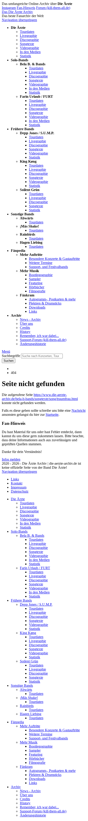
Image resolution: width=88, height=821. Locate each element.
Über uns (26, 323)
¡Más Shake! (29, 698)
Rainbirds (27, 706)
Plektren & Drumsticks (45, 303)
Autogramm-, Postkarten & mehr (52, 299)
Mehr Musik (28, 742)
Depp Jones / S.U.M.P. (36, 604)
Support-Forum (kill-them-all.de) (43, 340)
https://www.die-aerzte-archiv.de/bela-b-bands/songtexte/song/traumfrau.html (40, 397)
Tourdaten (27, 32)
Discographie (29, 40)
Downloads (37, 307)
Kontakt (16, 483)
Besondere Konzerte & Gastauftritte (54, 259)
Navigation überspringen (19, 20)
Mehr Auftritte (30, 726)
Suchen (9, 360)
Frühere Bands (21, 600)
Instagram (9, 8)
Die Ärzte (18, 499)
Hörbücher (36, 287)
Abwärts (26, 689)
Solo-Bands (19, 531)
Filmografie (37, 291)
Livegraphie (28, 36)
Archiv (16, 787)
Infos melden (11, 459)
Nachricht (79, 410)
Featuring (35, 283)
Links (33, 311)
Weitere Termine (40, 263)
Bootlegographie (41, 275)
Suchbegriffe (11, 356)
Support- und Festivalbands (48, 267)
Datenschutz (19, 491)
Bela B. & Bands (32, 535)
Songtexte (27, 44)
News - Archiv (30, 319)
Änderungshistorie (33, 344)
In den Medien (30, 52)
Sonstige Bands (22, 685)
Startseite (52, 414)
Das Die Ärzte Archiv (17, 12)
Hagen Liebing (30, 714)
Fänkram (26, 767)
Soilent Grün (29, 661)
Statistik (25, 56)
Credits (25, 328)
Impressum (18, 487)
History (25, 332)
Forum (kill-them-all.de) (53, 8)
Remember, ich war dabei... (39, 336)
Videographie (29, 48)
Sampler (35, 279)
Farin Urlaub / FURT (35, 568)
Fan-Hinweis (26, 8)
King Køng (28, 633)
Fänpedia (17, 722)
